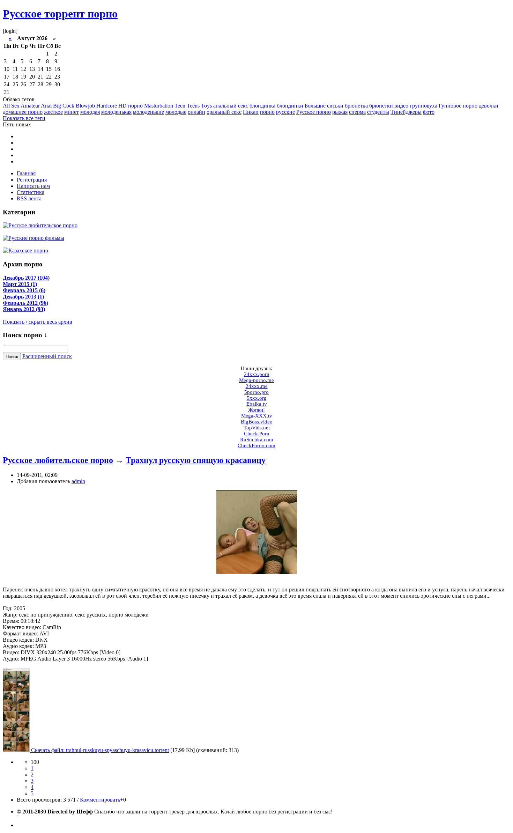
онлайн (196, 112)
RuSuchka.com (256, 439)
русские (285, 112)
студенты (378, 112)
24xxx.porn (256, 374)
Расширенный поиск (47, 356)
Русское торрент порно (60, 13)
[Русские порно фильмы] (33, 238)
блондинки (290, 106)
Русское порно (313, 112)
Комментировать (100, 800)
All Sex (11, 106)
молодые (175, 112)
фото (428, 112)
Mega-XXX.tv (256, 416)
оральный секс (224, 112)
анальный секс (230, 106)
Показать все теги (24, 118)
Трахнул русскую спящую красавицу (196, 460)
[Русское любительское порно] (40, 225)
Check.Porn (256, 433)
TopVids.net (257, 427)
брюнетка (356, 106)
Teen (179, 106)
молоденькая (116, 112)
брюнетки (381, 106)
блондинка (262, 106)
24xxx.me (257, 386)
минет (71, 112)
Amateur (30, 106)
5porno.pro (256, 392)
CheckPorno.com (256, 445)
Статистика (30, 192)
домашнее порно (23, 112)
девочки (488, 106)
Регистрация (32, 180)
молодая (90, 112)
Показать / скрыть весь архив (37, 322)
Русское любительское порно (58, 460)
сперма (357, 112)
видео (401, 106)
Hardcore (106, 106)
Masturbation (158, 106)
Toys (206, 106)
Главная (26, 173)
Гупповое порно (458, 106)
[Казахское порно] (25, 250)
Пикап (251, 112)
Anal (46, 106)
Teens (193, 106)
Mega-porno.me (256, 380)
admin (78, 481)
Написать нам (33, 186)
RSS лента (29, 198)
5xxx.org (257, 398)
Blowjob (85, 106)
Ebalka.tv (256, 404)
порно (267, 112)
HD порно (130, 106)
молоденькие (148, 112)
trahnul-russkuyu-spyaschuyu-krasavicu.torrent (117, 750)
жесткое (53, 112)
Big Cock (63, 106)
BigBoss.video (257, 422)
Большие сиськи (324, 106)
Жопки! (256, 410)
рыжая (340, 112)
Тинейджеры (406, 112)
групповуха (423, 106)
